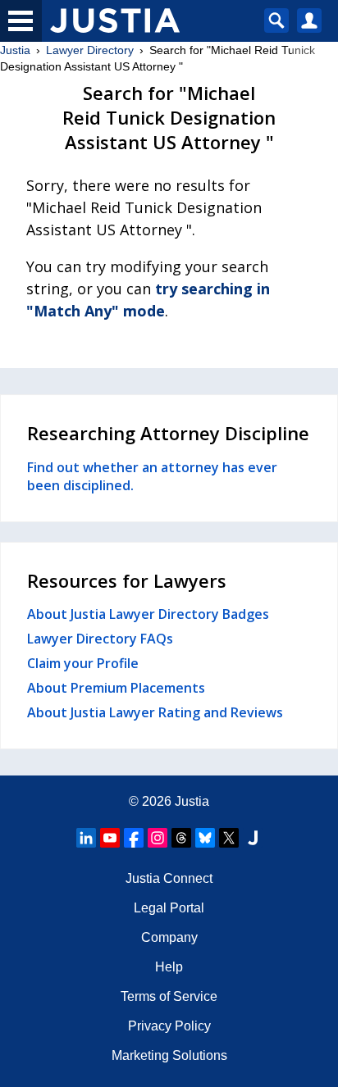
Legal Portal (169, 908)
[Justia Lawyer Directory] (253, 838)
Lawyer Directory (90, 50)
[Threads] (181, 838)
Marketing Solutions (169, 1055)
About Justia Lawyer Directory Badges (148, 614)
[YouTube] (110, 838)
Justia (15, 50)
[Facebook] (134, 838)
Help (169, 967)
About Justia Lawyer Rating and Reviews (155, 712)
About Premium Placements (116, 688)
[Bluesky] (205, 838)
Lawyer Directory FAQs (100, 639)
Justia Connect (169, 878)
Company (169, 937)
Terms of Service (169, 996)
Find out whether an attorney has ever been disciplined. (152, 476)
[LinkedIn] (86, 838)
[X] (229, 838)
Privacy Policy (169, 1026)
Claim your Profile (83, 663)
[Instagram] (157, 838)
